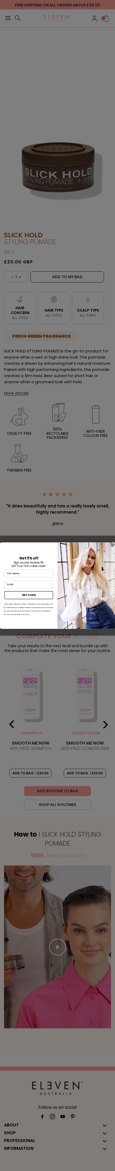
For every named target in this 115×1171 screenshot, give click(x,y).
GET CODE (29, 595)
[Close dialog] (112, 544)
